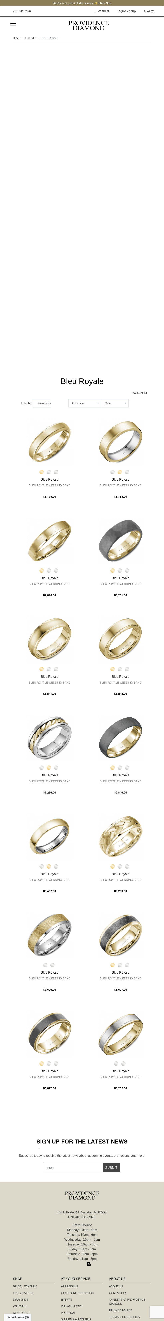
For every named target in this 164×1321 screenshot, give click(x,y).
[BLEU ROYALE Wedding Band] (49, 442)
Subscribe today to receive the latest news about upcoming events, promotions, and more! (82, 1155)
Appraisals (69, 1286)
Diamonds (20, 1299)
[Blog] (89, 1264)
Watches (19, 1306)
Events (66, 1299)
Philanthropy (72, 1306)
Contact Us (118, 1293)
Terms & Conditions (124, 1317)
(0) (149, 11)
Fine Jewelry (23, 1293)
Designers (21, 1312)
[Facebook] (75, 1264)
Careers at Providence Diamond (127, 1301)
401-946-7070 (85, 1217)
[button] (87, 11)
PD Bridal (68, 1312)
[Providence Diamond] (88, 25)
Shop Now (104, 3)
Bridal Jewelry (25, 1286)
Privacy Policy (120, 1310)
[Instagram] (82, 1264)
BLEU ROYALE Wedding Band (49, 485)
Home (16, 38)
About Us (116, 1286)
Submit (111, 1167)
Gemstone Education (77, 1293)
